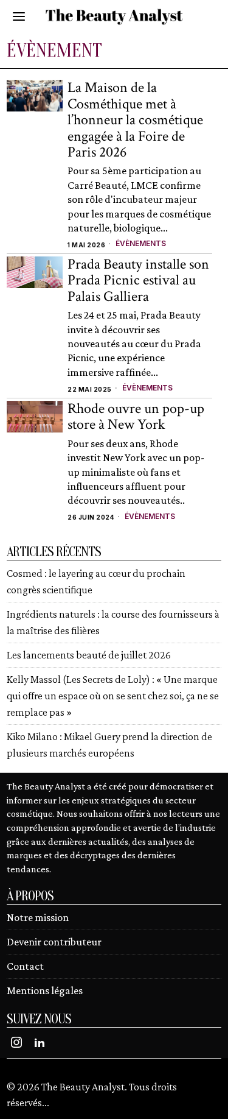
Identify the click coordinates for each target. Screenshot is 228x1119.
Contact (25, 966)
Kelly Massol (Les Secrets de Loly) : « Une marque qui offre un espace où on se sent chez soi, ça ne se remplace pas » (113, 695)
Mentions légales (45, 990)
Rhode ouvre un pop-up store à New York (135, 417)
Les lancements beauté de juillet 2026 (89, 655)
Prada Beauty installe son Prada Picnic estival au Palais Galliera (138, 280)
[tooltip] (16, 1042)
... (45, 1102)
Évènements (141, 243)
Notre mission (38, 917)
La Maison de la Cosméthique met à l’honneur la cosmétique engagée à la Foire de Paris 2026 (135, 120)
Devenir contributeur (54, 942)
